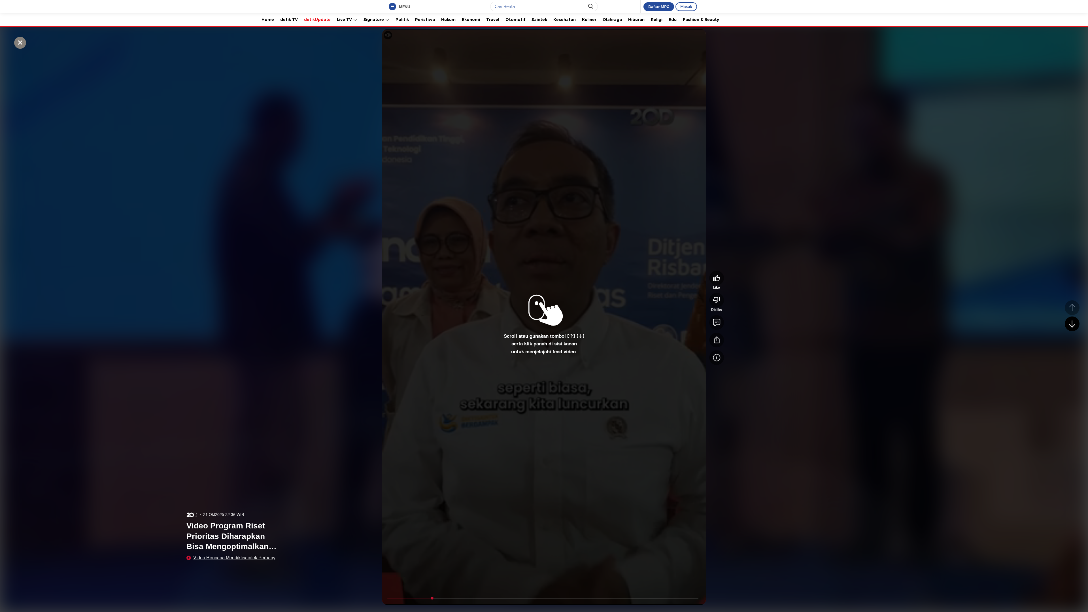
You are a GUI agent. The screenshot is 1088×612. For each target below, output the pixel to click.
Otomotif (515, 19)
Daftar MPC (658, 6)
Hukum (448, 19)
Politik (402, 19)
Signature (374, 19)
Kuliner (589, 19)
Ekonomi (471, 19)
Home (268, 19)
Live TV (345, 19)
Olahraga (612, 19)
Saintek (539, 19)
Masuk (686, 6)
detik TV (289, 19)
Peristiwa (425, 19)
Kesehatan (564, 19)
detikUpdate (317, 19)
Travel (492, 19)
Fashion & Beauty (701, 19)
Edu (673, 19)
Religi (656, 19)
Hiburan (636, 19)
